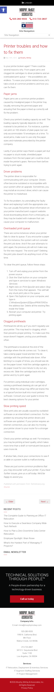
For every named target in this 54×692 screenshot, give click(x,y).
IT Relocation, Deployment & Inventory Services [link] (27, 667)
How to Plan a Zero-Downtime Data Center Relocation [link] (24, 532)
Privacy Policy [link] (27, 688)
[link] (3, 10)
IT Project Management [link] (27, 674)
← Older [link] (9, 501)
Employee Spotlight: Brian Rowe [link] (19, 538)
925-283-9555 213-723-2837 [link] (29, 19)
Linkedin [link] (28, 2)
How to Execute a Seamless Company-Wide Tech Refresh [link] (25, 525)
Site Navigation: (27, 31)
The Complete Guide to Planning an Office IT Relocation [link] (25, 517)
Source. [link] (7, 487)
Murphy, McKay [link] (25, 58)
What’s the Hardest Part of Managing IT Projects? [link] (23, 544)
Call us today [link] (27, 599)
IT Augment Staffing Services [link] (27, 671)
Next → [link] (44, 501)
